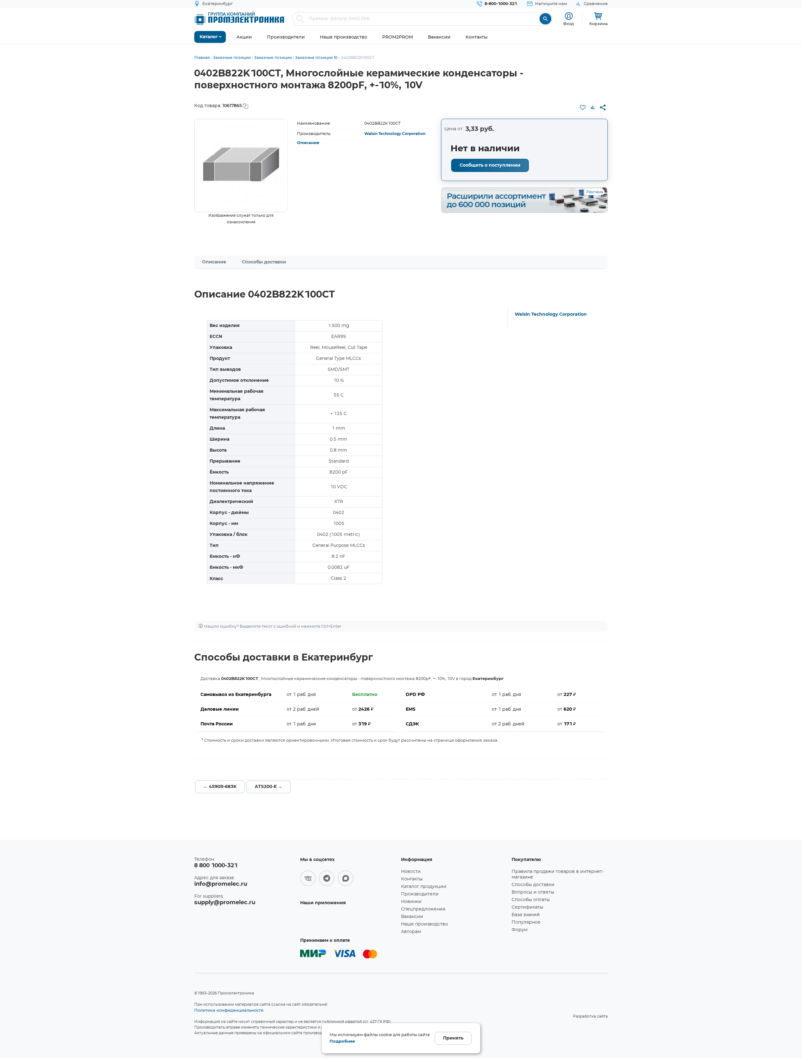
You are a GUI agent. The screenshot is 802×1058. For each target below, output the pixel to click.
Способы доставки (264, 262)
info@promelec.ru (220, 884)
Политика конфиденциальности (228, 1010)
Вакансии (412, 917)
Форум (520, 930)
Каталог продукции (423, 886)
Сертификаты (527, 907)
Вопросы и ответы (533, 892)
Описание (308, 143)
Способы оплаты (531, 900)
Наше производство (424, 924)
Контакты (412, 879)
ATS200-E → (268, 787)
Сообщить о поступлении (490, 165)
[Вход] (569, 16)
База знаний (526, 915)
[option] (241, 165)
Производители (420, 894)
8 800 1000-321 (215, 866)
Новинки (411, 902)
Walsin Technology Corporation (394, 134)
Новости (411, 871)
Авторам (411, 932)
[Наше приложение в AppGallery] (348, 921)
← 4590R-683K (220, 787)
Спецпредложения (423, 909)
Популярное (526, 922)
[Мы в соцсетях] (308, 878)
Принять (453, 1038)
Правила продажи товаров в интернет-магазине (558, 874)
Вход (568, 23)
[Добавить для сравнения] (592, 107)
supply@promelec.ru (224, 902)
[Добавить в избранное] (582, 107)
